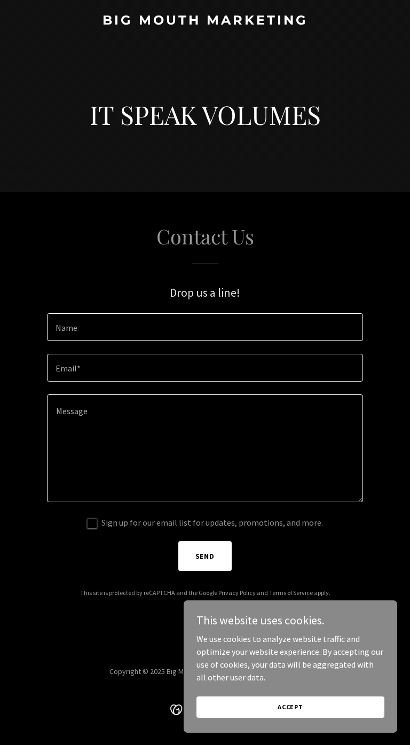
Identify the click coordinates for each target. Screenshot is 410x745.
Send (205, 556)
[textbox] (205, 327)
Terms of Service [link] (291, 593)
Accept (290, 707)
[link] (205, 21)
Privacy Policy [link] (237, 593)
